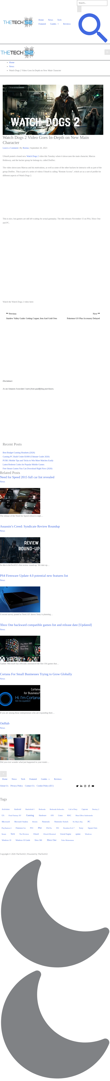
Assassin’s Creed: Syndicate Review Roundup (30, 526)
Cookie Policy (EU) (45, 786)
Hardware (42, 815)
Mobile (35, 822)
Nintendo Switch (61, 822)
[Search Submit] (79, 9)
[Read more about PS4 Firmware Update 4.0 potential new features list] (20, 599)
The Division (24, 834)
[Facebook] (89, 786)
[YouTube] (93, 786)
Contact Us (29, 786)
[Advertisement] (53, 197)
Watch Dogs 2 (33, 156)
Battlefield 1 (30, 809)
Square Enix (92, 828)
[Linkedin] (81, 786)
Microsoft (6, 822)
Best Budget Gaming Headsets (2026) (19, 452)
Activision (6, 809)
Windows (88, 834)
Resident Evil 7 (69, 828)
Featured (42, 24)
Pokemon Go (21, 828)
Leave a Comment (10, 148)
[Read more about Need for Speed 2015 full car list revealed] (20, 501)
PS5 (57, 828)
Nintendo (46, 822)
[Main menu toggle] (107, 52)
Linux (60, 815)
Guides (53, 24)
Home (41, 20)
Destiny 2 (95, 809)
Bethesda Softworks (57, 809)
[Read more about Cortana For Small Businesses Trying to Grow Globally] (20, 698)
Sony (81, 828)
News (50, 20)
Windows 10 (6, 840)
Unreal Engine (65, 834)
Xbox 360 (38, 840)
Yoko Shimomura (67, 840)
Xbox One (51, 840)
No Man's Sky (78, 822)
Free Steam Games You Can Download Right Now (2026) (27, 468)
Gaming (30, 815)
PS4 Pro (49, 828)
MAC (69, 815)
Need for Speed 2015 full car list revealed (27, 477)
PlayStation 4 (6, 828)
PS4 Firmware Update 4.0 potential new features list (34, 575)
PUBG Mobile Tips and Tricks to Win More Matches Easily (28, 460)
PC (89, 821)
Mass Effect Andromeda (84, 815)
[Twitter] (77, 786)
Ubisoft (36, 834)
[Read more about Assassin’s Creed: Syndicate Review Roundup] (20, 550)
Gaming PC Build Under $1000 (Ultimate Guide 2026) (26, 456)
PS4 (40, 828)
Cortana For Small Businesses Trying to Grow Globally (36, 674)
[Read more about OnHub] (20, 747)
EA (3, 815)
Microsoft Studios (21, 822)
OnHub (4, 723)
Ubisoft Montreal (49, 834)
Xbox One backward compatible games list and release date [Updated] (46, 625)
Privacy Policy (16, 786)
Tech (59, 20)
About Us (4, 786)
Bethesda (42, 809)
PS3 (31, 828)
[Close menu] (3, 774)
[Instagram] (85, 786)
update (78, 834)
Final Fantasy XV (15, 815)
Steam (4, 834)
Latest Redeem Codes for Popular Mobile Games (23, 464)
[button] (57, 24)
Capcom (85, 809)
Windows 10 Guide (23, 840)
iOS (52, 815)
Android (17, 809)
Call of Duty (72, 809)
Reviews (67, 24)
